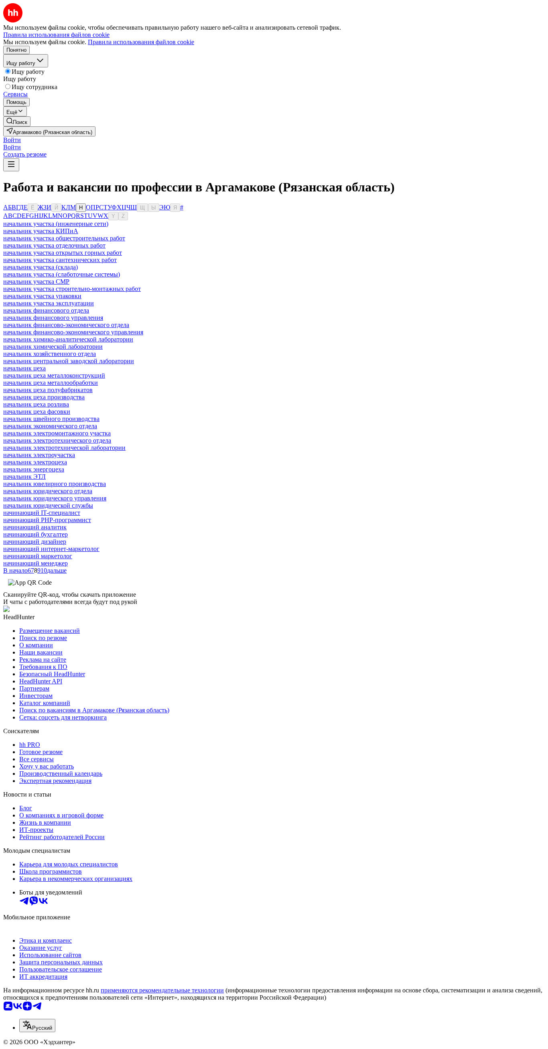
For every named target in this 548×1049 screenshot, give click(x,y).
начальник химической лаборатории (53, 346)
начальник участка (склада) (40, 267)
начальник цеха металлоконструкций (54, 375)
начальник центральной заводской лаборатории (68, 361)
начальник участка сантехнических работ (60, 259)
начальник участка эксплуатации (48, 303)
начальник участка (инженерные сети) (55, 223)
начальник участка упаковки (42, 296)
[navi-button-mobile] (11, 164)
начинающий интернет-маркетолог (51, 548)
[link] (16, 121)
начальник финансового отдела (46, 310)
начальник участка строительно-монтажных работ (72, 288)
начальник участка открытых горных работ (62, 252)
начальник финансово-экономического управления (73, 332)
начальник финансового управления (53, 317)
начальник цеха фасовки (36, 411)
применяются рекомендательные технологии (162, 990)
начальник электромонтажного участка (57, 433)
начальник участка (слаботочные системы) (61, 274)
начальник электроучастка (39, 454)
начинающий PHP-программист (47, 519)
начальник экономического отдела (50, 426)
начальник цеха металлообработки (50, 382)
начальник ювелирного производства (54, 483)
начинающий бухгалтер (35, 534)
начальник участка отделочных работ (54, 245)
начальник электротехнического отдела (57, 440)
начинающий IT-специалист (41, 512)
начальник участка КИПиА (40, 231)
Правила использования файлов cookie (141, 42)
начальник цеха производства (44, 397)
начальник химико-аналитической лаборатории (68, 339)
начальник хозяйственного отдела (49, 353)
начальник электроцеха (35, 462)
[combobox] (37, 1025)
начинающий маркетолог (37, 556)
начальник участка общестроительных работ (64, 238)
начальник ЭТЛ (24, 476)
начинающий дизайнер (34, 541)
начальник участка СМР (36, 281)
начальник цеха (24, 368)
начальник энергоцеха (33, 469)
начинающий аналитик (35, 527)
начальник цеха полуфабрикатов (48, 389)
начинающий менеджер (35, 563)
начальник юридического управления (54, 498)
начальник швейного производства (51, 418)
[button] (12, 139)
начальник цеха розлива (36, 404)
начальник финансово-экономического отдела (66, 324)
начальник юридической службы (48, 505)
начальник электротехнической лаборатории (64, 447)
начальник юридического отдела (47, 491)
